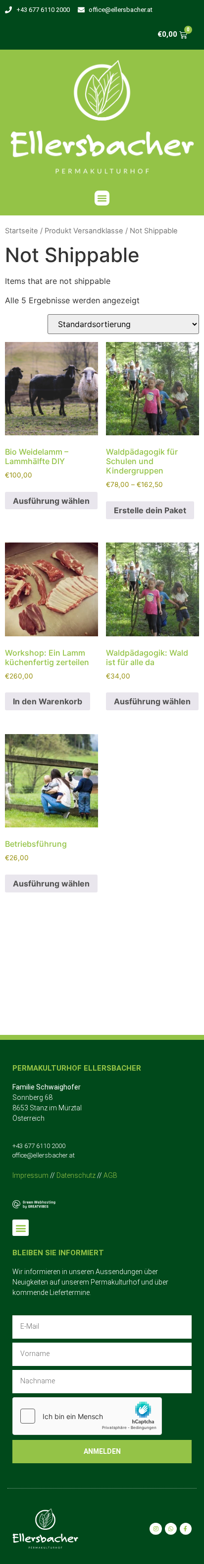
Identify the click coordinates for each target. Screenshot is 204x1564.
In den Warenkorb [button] (47, 701)
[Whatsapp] (171, 1529)
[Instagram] (155, 1529)
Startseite (21, 230)
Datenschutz (76, 1175)
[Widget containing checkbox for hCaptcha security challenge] (87, 1416)
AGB (110, 1175)
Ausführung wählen (51, 501)
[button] (102, 198)
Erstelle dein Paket (150, 510)
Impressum (30, 1175)
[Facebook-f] (186, 1529)
